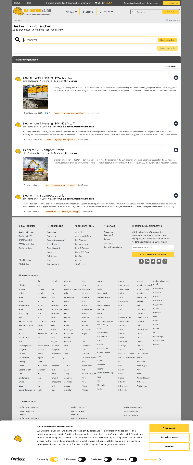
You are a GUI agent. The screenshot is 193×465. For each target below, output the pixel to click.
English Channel (77, 407)
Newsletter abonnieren (153, 254)
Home (17, 3)
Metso (99, 313)
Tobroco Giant (143, 329)
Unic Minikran (142, 353)
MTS (84, 378)
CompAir (40, 289)
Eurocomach (42, 365)
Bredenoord (24, 378)
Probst (121, 293)
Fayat (39, 382)
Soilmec (140, 301)
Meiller (100, 289)
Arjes (21, 297)
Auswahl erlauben (169, 437)
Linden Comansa (89, 357)
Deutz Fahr (41, 321)
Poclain (100, 389)
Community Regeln (55, 264)
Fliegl (53, 297)
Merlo (99, 301)
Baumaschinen (81, 244)
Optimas (100, 360)
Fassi (39, 378)
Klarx (84, 285)
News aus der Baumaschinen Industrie (75, 126)
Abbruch (79, 232)
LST (83, 341)
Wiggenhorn (158, 304)
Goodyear (55, 349)
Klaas (84, 281)
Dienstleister (42, 333)
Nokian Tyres (102, 348)
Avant (21, 317)
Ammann (23, 289)
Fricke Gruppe (56, 309)
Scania (121, 378)
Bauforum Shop (25, 248)
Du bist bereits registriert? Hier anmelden (141, 3)
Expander (41, 369)
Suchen (170, 11)
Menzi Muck (102, 293)
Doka (39, 337)
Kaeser (66, 369)
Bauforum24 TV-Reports (29, 418)
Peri (98, 381)
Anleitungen (52, 256)
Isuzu (65, 349)
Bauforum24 (24, 337)
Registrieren (52, 232)
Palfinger (101, 364)
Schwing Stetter (143, 289)
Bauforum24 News (26, 232)
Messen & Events (130, 411)
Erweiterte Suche (168, 48)
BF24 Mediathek (25, 240)
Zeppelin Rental (159, 340)
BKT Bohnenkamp (26, 325)
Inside (49, 252)
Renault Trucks (124, 317)
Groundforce (56, 353)
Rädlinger (122, 345)
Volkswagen (142, 365)
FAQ (49, 260)
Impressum (108, 243)
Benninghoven (25, 345)
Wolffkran (157, 312)
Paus (99, 377)
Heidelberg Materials (72, 289)
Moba (99, 317)
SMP (120, 365)
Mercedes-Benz (103, 297)
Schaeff (121, 382)
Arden (21, 293)
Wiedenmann (158, 300)
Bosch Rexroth (25, 369)
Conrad (40, 293)
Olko (99, 356)
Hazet (65, 285)
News (70, 11)
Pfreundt (101, 385)
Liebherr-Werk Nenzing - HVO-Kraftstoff (48, 78)
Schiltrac (140, 281)
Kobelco (85, 297)
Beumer (22, 353)
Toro (139, 337)
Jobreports (79, 260)
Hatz (53, 390)
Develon (40, 325)
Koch (84, 301)
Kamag (66, 373)
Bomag (22, 361)
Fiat (52, 285)
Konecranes (87, 309)
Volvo (139, 369)
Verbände (141, 361)
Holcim (66, 325)
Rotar (120, 329)
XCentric (156, 324)
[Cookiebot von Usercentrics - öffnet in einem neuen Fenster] (18, 459)
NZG (99, 328)
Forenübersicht (53, 248)
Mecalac (100, 285)
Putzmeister (123, 301)
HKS (52, 357)
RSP (120, 313)
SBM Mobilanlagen (126, 353)
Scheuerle (122, 390)
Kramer (85, 313)
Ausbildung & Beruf (83, 236)
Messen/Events (103, 305)
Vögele (139, 373)
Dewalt (39, 329)
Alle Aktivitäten (25, 260)
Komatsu (86, 305)
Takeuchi (140, 321)
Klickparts (86, 293)
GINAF (53, 329)
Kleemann (86, 289)
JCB (64, 357)
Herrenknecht (69, 297)
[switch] (82, 459)
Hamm (53, 373)
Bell (20, 341)
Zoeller (156, 344)
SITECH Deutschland (126, 357)
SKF (120, 361)
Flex (52, 289)
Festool (54, 281)
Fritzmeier (55, 313)
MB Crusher (87, 365)
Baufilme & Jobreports (132, 407)
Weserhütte (158, 288)
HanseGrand (56, 382)
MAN (84, 361)
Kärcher (85, 325)
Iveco (65, 353)
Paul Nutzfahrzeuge (105, 372)
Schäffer (140, 293)
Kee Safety (67, 378)
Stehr (139, 305)
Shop (29, 3)
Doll (38, 341)
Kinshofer (67, 390)
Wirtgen (156, 308)
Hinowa (66, 317)
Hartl (53, 386)
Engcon (40, 357)
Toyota (140, 341)
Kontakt (107, 239)
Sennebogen (142, 297)
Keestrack (67, 382)
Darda (39, 309)
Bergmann (23, 349)
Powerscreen (123, 285)
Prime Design (123, 289)
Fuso (53, 321)
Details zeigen (150, 459)
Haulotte (67, 281)
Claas (39, 285)
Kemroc (66, 386)
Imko (65, 345)
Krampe (85, 317)
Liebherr (73, 81)
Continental (41, 297)
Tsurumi (140, 349)
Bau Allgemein (81, 240)
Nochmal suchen (167, 40)
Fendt (39, 390)
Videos (105, 11)
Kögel (84, 333)
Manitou (100, 281)
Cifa (38, 281)
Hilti (65, 313)
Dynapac (40, 349)
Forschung (55, 305)
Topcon (140, 333)
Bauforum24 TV (25, 236)
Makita (85, 390)
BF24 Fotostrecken (26, 244)
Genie (53, 337)
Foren (88, 11)
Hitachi (66, 321)
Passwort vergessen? (56, 240)
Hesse (66, 301)
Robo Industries (125, 321)
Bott (20, 373)
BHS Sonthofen (25, 321)
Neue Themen (53, 244)
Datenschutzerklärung (113, 247)
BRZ (20, 329)
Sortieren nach (170, 67)
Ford (53, 301)
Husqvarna (68, 333)
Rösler (121, 349)
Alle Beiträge (24, 264)
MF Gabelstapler (89, 373)
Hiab (65, 305)
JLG (64, 361)
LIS (83, 337)
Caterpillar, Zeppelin (27, 390)
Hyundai (67, 341)
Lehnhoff (86, 345)
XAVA (155, 316)
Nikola (99, 340)
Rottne (121, 337)
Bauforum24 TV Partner (29, 407)
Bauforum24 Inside (79, 418)
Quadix (121, 305)
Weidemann (142, 386)
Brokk (21, 382)
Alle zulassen (169, 428)
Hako (53, 369)
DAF (38, 301)
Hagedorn (55, 365)
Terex (139, 325)
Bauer (21, 333)
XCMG (155, 320)
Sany (120, 373)
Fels (38, 386)
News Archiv (102, 336)
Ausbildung (23, 313)
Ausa (21, 309)
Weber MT (141, 382)
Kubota (85, 321)
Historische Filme (130, 415)
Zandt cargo (158, 336)
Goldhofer (55, 345)
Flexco (53, 293)
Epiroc (39, 361)
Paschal (100, 369)
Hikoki (66, 309)
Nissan (100, 344)
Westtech (157, 292)
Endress (40, 353)
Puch (120, 297)
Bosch (21, 365)
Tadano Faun (142, 317)
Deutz (39, 317)
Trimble (140, 345)
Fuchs (53, 317)
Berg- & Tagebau (82, 248)
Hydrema (67, 337)
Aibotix (22, 285)
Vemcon (140, 357)
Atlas (21, 301)
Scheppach (123, 386)
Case (21, 386)
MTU (84, 382)
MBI (83, 369)
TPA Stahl (141, 313)
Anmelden (51, 236)
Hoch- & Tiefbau (82, 252)
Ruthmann (122, 341)
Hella (65, 293)
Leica (84, 349)
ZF (154, 332)
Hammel (54, 378)
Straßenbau (80, 264)
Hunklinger (68, 329)
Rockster (122, 325)
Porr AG (121, 281)
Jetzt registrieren (171, 3)
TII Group (141, 309)
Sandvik (121, 369)
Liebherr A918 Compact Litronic (43, 150)
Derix (39, 313)
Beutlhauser (24, 357)
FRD (38, 373)
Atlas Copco (24, 305)
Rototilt (121, 333)
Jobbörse (79, 256)
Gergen (54, 341)
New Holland (102, 332)
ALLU (21, 281)
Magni (84, 386)
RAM (120, 309)
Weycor (156, 296)
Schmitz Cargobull (144, 285)
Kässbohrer (87, 329)
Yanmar (156, 328)
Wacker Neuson (143, 378)
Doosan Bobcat (43, 345)
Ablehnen (169, 446)
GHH (53, 325)
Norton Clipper (103, 352)
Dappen (40, 305)
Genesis (54, 333)
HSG (52, 361)
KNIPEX (66, 365)
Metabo (100, 309)
